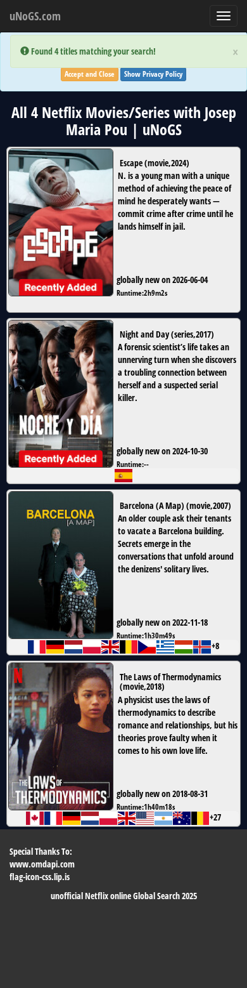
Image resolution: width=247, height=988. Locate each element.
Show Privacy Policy (153, 74)
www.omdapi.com (42, 864)
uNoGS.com (35, 15)
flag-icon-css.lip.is (40, 877)
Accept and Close (90, 74)
